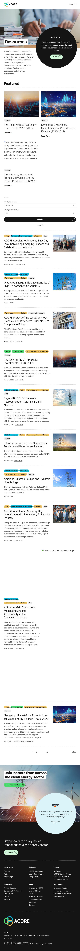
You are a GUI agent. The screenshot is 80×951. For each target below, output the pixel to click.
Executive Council (35, 899)
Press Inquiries (59, 896)
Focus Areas (8, 867)
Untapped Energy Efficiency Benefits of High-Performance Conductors (27, 284)
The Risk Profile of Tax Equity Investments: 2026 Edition (21, 361)
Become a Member (61, 888)
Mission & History (35, 891)
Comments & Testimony (12, 891)
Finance (7, 351)
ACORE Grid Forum (61, 879)
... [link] (42, 751)
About (31, 884)
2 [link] (36, 751)
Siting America (34, 877)
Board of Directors (36, 896)
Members (32, 902)
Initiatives (32, 867)
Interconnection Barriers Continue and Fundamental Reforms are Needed (26, 445)
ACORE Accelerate (36, 871)
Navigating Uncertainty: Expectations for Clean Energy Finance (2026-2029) (26, 717)
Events (56, 867)
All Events (57, 871)
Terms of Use (18, 935)
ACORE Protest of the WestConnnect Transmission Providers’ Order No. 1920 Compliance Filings (27, 321)
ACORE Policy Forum (61, 877)
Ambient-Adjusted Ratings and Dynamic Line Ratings (27, 480)
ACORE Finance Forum (62, 874)
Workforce (37, 236)
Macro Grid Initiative (36, 874)
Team (31, 894)
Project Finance (18, 351)
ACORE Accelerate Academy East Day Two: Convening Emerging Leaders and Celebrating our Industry (26, 244)
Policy (7, 236)
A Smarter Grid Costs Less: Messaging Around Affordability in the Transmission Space (19, 612)
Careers (32, 905)
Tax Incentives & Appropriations (37, 351)
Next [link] (74, 751)
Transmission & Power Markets (15, 278)
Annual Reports (10, 888)
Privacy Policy (8, 935)
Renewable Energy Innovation (21, 236)
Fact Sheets (8, 894)
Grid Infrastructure (11, 274)
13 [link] (47, 751)
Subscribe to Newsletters (63, 894)
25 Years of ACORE (36, 888)
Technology (24, 274)
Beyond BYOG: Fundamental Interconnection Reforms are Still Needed (23, 402)
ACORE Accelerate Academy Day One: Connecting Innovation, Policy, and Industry (27, 514)
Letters (6, 896)
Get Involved (58, 884)
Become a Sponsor (61, 891)
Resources (8, 884)
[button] (72, 4)
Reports (7, 899)
